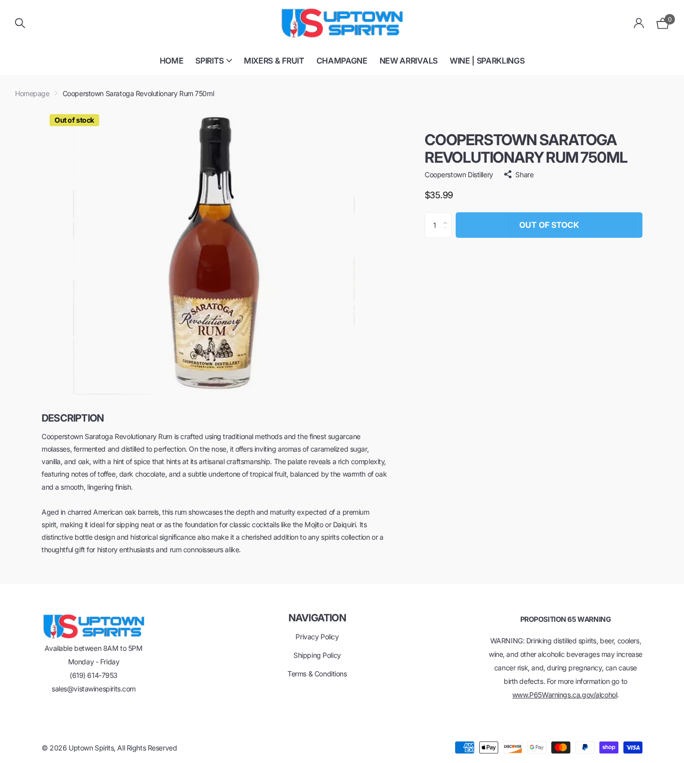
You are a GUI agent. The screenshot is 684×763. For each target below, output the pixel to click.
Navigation (317, 618)
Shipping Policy (317, 655)
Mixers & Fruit (274, 61)
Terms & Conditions (317, 673)
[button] (448, 216)
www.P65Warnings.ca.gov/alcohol (564, 694)
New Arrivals (409, 61)
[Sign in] (639, 23)
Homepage (32, 93)
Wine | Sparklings (487, 61)
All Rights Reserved (147, 747)
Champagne (342, 61)
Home (172, 61)
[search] (20, 23)
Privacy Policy (316, 636)
